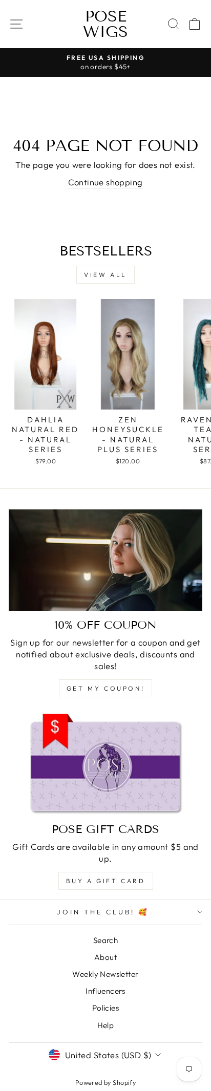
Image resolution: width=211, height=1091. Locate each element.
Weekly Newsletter (105, 974)
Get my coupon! (105, 688)
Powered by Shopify (105, 1082)
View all (105, 275)
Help (105, 1025)
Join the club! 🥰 (103, 912)
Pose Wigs (105, 24)
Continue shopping (105, 182)
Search (105, 940)
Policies (105, 1008)
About (105, 957)
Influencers (105, 991)
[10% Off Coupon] (105, 560)
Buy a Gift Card (105, 881)
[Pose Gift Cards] (105, 764)
